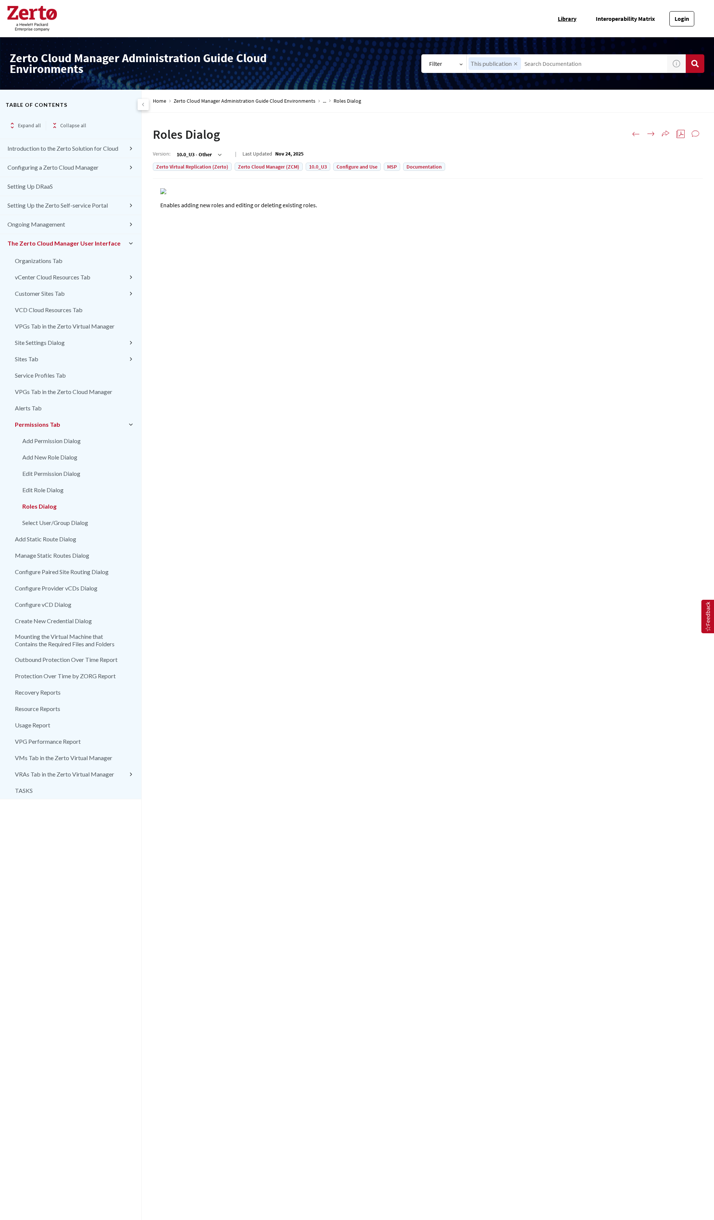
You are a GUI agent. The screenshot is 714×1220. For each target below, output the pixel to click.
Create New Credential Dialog (53, 620)
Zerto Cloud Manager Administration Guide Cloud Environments (244, 101)
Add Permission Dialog (51, 440)
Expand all (29, 125)
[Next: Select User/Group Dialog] (650, 134)
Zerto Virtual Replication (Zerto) (192, 166)
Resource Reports (37, 708)
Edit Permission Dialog (51, 473)
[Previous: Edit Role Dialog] (635, 134)
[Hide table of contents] (143, 104)
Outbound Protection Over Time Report (66, 659)
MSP (392, 166)
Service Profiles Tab (40, 375)
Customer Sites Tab (40, 293)
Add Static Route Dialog (45, 538)
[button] (515, 64)
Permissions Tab (37, 424)
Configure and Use (357, 166)
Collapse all (73, 125)
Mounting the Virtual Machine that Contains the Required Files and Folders (65, 640)
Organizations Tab (38, 260)
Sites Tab (26, 358)
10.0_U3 (318, 166)
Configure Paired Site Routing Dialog (62, 571)
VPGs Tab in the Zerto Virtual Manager (65, 326)
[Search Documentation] (695, 63)
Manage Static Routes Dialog (52, 555)
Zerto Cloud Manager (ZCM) (268, 166)
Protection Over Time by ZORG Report (65, 675)
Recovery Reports (38, 692)
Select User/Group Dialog (55, 522)
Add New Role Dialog (49, 457)
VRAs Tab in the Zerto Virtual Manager (64, 774)
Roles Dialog (39, 506)
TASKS (24, 790)
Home (159, 101)
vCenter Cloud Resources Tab (52, 277)
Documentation (424, 166)
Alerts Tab (28, 408)
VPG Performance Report (48, 741)
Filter (435, 63)
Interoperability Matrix (625, 18)
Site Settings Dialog (40, 342)
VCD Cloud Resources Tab (49, 309)
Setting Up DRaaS (30, 186)
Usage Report (32, 725)
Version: (161, 153)
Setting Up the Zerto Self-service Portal (57, 205)
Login (682, 18)
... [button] (324, 101)
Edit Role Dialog (43, 489)
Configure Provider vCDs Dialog (56, 588)
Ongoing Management (36, 224)
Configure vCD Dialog (43, 604)
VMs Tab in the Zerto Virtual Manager (63, 757)
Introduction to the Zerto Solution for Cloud (62, 148)
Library (567, 18)
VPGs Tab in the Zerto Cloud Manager (63, 391)
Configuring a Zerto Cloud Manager (53, 167)
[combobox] (567, 63)
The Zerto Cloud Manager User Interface (63, 243)
